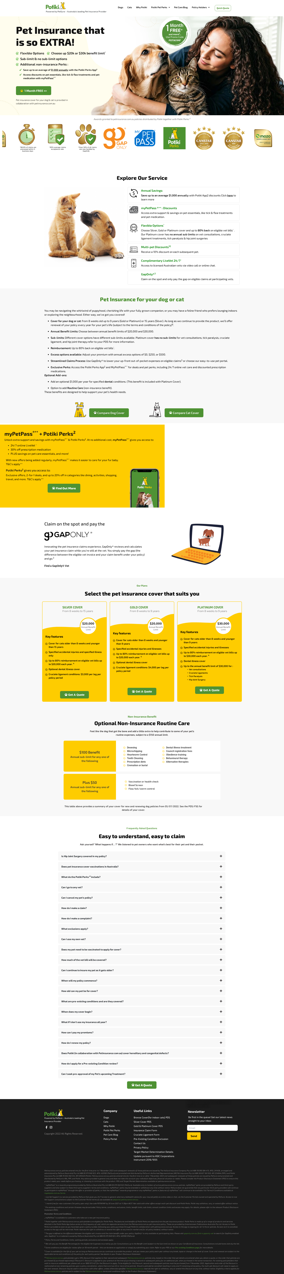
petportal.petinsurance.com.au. (126, 1199)
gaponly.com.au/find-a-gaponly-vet (198, 1233)
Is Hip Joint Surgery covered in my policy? (84, 856)
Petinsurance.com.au (54, 1258)
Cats (129, 7)
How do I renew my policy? (76, 1042)
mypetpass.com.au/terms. (55, 1193)
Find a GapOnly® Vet (56, 565)
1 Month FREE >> (35, 90)
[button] (160, 7)
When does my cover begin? (76, 1011)
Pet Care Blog (181, 7)
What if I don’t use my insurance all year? (84, 1022)
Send (194, 1136)
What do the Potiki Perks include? (80, 876)
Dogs (120, 7)
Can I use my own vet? (73, 939)
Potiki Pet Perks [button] (159, 7)
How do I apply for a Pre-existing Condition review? (89, 1063)
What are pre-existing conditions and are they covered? (92, 1001)
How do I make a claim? (74, 908)
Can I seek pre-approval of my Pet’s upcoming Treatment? (93, 1073)
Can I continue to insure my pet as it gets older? (87, 970)
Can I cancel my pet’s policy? (77, 897)
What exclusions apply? (74, 928)
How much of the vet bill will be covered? (83, 959)
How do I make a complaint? (76, 918)
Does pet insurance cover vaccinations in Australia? (89, 866)
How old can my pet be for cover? (79, 990)
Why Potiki (141, 7)
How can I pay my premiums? (77, 1032)
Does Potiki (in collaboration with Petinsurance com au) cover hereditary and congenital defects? (115, 1053)
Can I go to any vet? (72, 887)
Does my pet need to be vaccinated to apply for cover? (91, 949)
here (230, 195)
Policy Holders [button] (199, 7)
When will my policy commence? (79, 980)
